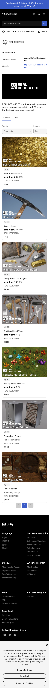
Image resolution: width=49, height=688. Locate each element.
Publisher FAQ (33, 552)
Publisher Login (33, 548)
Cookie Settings (24, 670)
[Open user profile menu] (39, 14)
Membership (32, 567)
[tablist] (24, 118)
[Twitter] (10, 634)
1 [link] (24, 505)
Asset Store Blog (9, 578)
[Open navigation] (44, 14)
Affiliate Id (31, 574)
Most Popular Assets (11, 567)
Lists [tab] (16, 117)
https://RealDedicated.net (33, 66)
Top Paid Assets (9, 574)
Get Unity (6, 615)
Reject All (24, 676)
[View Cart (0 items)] (33, 14)
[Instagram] (15, 634)
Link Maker (32, 570)
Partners (30, 596)
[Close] (47, 645)
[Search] (44, 23)
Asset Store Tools (34, 544)
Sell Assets (31, 537)
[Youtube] (4, 634)
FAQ (4, 600)
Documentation (8, 596)
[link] (18, 505)
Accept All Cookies (24, 683)
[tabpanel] (24, 314)
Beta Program (8, 622)
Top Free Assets (9, 570)
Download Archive (10, 619)
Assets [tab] (6, 117)
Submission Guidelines (36, 541)
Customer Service (10, 604)
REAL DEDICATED (11, 181)
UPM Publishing (34, 555)
